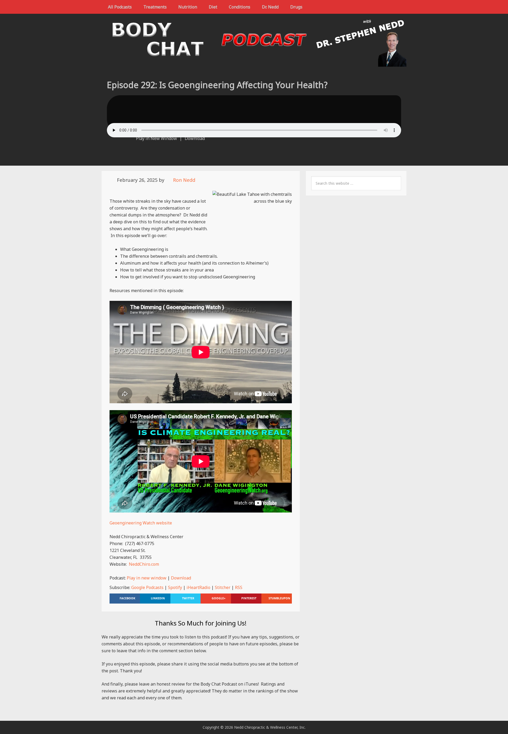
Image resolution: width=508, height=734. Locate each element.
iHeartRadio (198, 587)
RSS (238, 587)
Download (195, 138)
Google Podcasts (147, 587)
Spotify (175, 587)
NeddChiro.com (144, 564)
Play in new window (146, 578)
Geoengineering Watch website (141, 523)
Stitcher (222, 587)
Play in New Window (156, 138)
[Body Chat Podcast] (254, 63)
